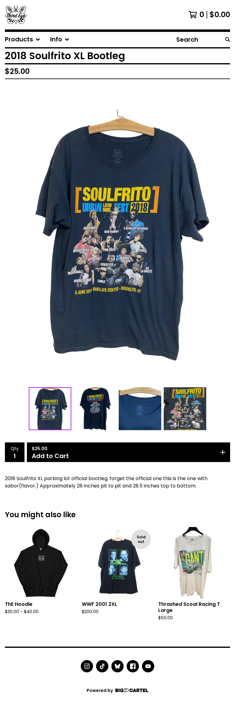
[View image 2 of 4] (95, 408)
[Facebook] (133, 666)
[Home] (16, 15)
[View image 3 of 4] (140, 408)
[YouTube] (148, 666)
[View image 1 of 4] (50, 408)
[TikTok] (102, 666)
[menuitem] (22, 39)
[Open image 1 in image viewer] (117, 234)
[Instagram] (87, 666)
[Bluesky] (117, 666)
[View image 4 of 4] (185, 408)
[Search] (228, 39)
